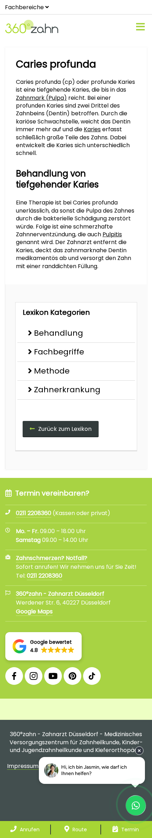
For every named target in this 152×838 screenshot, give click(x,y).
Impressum (23, 766)
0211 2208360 (44, 576)
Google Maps (34, 611)
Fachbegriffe (59, 351)
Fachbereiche (24, 7)
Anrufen (29, 829)
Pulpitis (112, 234)
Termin (129, 829)
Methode (52, 370)
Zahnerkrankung (67, 389)
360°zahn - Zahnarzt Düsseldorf (60, 594)
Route (79, 829)
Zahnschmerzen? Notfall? (51, 558)
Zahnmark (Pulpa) (41, 98)
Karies (92, 129)
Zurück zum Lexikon (65, 429)
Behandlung (58, 333)
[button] (43, 646)
